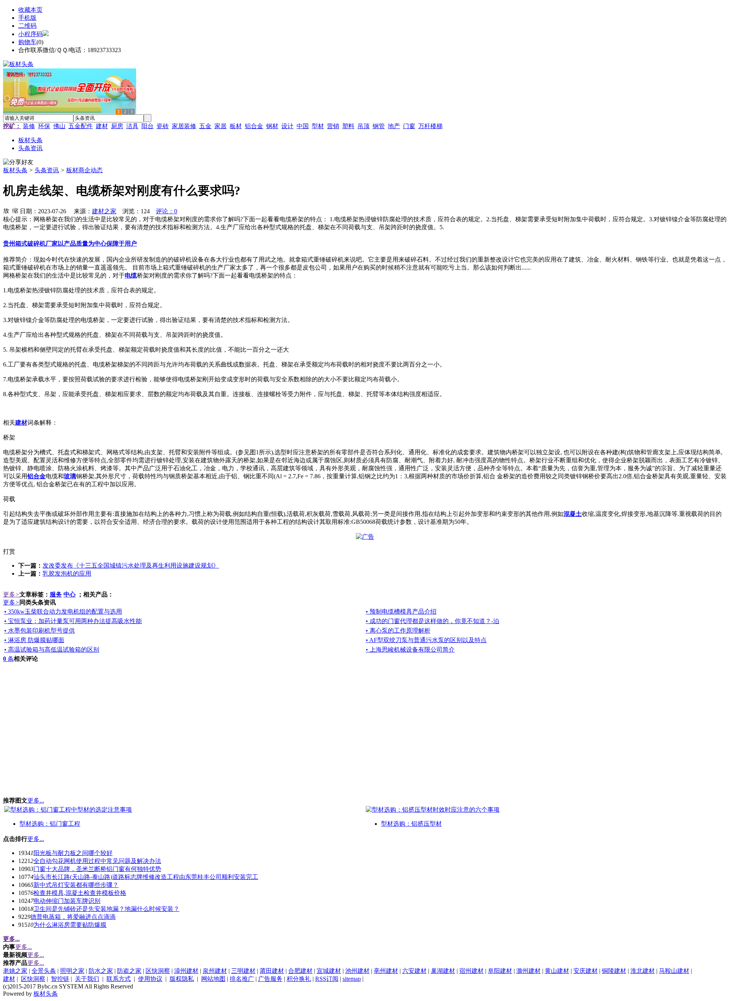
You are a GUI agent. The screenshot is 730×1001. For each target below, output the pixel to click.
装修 (29, 126)
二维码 (27, 25)
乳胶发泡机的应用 (67, 573)
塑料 (348, 126)
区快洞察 (158, 971)
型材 (318, 126)
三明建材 (243, 971)
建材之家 (104, 211)
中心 (69, 594)
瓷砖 (163, 126)
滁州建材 (528, 971)
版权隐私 (182, 979)
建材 (102, 126)
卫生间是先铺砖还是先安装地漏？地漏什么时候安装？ (106, 909)
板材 (236, 126)
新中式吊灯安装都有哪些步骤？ (76, 885)
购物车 (27, 42)
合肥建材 (300, 971)
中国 (303, 126)
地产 (394, 126)
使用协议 (150, 979)
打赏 (9, 551)
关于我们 (87, 979)
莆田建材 (272, 971)
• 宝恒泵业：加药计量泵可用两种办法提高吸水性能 (73, 621)
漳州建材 (186, 971)
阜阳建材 (500, 971)
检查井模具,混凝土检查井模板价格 (79, 893)
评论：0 (166, 211)
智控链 (60, 979)
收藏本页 (30, 9)
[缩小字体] (15, 210)
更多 (11, 594)
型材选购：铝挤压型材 (411, 823)
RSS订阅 (326, 979)
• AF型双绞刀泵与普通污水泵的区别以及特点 (426, 640)
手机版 (27, 17)
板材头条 (15, 170)
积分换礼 (299, 979)
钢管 (379, 126)
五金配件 (80, 126)
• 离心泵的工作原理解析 (398, 630)
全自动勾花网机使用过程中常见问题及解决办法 (97, 861)
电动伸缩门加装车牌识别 (66, 901)
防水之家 (101, 971)
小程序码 (30, 34)
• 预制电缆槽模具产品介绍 (401, 611)
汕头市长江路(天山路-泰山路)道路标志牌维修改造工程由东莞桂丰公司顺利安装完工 (145, 877)
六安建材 (414, 971)
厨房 (117, 126)
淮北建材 (642, 971)
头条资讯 (47, 170)
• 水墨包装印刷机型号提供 (39, 630)
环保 (44, 126)
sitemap (352, 979)
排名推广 (242, 979)
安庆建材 (585, 971)
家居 (220, 126)
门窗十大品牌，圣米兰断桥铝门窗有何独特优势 (97, 869)
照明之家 (72, 971)
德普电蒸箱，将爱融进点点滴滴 (73, 917)
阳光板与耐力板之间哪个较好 (73, 853)
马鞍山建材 (674, 971)
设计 (287, 126)
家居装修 (184, 126)
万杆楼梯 (430, 126)
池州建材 (357, 971)
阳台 (147, 126)
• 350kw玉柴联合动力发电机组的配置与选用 (63, 611)
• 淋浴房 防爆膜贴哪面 (34, 640)
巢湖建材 (443, 971)
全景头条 (44, 971)
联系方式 (118, 979)
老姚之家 (15, 971)
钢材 (272, 126)
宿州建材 (471, 971)
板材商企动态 (84, 170)
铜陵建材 (614, 971)
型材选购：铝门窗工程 (49, 823)
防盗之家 (129, 971)
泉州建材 (215, 971)
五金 (205, 126)
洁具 (132, 126)
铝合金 (254, 126)
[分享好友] (18, 163)
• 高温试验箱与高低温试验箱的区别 (51, 649)
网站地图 (213, 979)
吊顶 (363, 126)
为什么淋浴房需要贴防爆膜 (69, 925)
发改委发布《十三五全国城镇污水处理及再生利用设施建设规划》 (131, 565)
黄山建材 (557, 971)
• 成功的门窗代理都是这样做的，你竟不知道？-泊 (432, 621)
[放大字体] (6, 210)
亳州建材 (386, 971)
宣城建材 (329, 971)
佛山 (59, 126)
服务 (56, 594)
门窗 (409, 126)
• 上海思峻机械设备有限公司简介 (410, 649)
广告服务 (270, 979)
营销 (333, 126)
